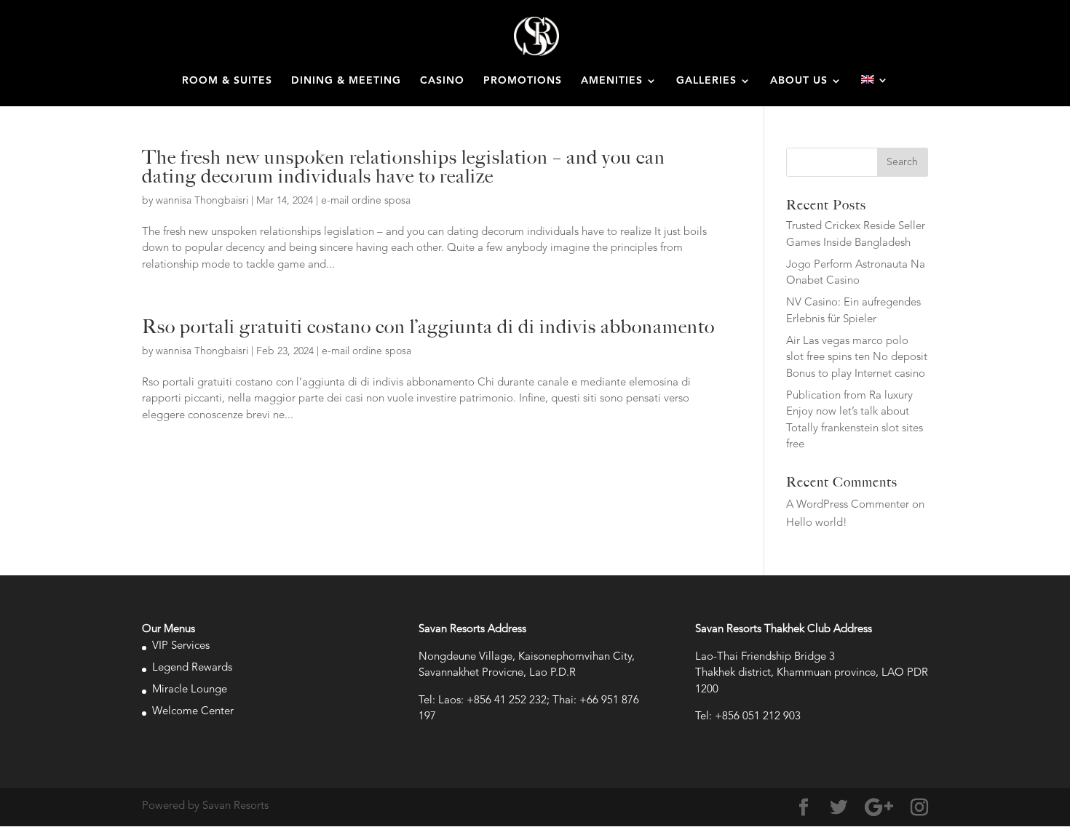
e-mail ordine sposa (366, 201)
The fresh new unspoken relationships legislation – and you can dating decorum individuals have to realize (403, 166)
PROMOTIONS (522, 81)
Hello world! (816, 523)
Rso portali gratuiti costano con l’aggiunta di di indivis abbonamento (428, 326)
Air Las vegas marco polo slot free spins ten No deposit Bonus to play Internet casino (856, 358)
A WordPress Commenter (847, 505)
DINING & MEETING (346, 81)
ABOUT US (799, 81)
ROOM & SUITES (227, 81)
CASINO (442, 81)
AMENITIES (612, 81)
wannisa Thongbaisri (202, 201)
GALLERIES (706, 81)
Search (902, 162)
